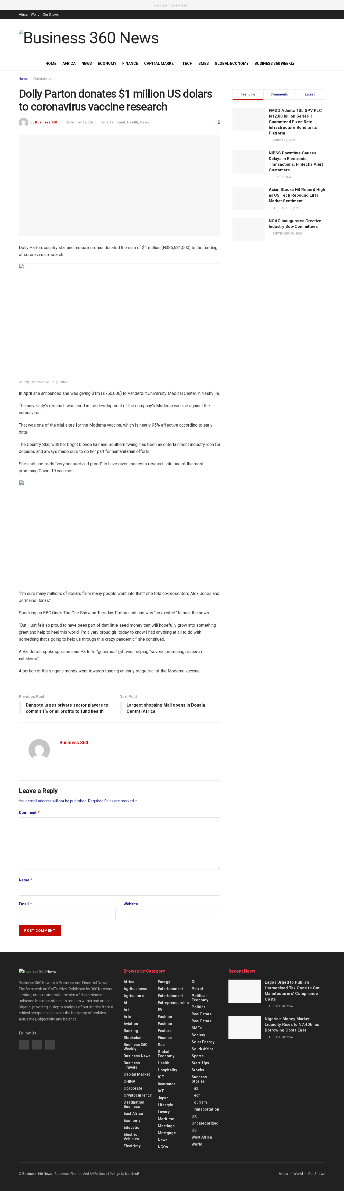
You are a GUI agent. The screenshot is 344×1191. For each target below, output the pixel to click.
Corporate (133, 1088)
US (194, 1130)
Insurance (166, 1084)
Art (126, 1010)
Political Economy (200, 998)
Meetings (166, 1126)
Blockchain (134, 1038)
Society (198, 1035)
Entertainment (44, 79)
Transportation (205, 1109)
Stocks (198, 1070)
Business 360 (46, 122)
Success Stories (199, 1079)
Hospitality (167, 1070)
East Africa (133, 1113)
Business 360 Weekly (275, 63)
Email (25, 903)
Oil (194, 982)
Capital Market (160, 63)
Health (132, 122)
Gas (161, 1045)
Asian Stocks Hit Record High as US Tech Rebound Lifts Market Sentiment (297, 195)
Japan (163, 1098)
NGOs (163, 1147)
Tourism (199, 1102)
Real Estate (202, 1014)
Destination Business (134, 1104)
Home (50, 63)
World (35, 14)
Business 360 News (37, 1174)
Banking (131, 1031)
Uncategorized (205, 1123)
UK (194, 1116)
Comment (29, 812)
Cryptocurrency (138, 1095)
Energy (164, 982)
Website (131, 904)
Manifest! (132, 1174)
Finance (130, 63)
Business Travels (132, 1065)
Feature (164, 1031)
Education (133, 1127)
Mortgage (167, 1133)
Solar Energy (203, 1042)
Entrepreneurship (173, 1003)
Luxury (164, 1112)
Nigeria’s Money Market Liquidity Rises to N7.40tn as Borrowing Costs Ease (292, 1024)
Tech (187, 63)
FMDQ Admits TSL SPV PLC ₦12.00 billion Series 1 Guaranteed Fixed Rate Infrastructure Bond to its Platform (295, 122)
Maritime (166, 1119)
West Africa (202, 1137)
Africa (23, 14)
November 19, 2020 (80, 122)
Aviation (131, 1024)
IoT (161, 1091)
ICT (161, 1077)
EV (160, 1010)
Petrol (197, 989)
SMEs (203, 63)
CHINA (129, 1081)
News (86, 63)
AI (125, 1003)
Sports (198, 1056)
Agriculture (134, 996)
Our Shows (51, 14)
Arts (127, 1017)
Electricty (132, 1146)
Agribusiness (135, 989)
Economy (107, 63)
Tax (195, 1088)
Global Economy (232, 63)
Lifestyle (165, 1105)
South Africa (203, 1049)
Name (26, 879)
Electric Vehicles (131, 1136)
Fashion (165, 1017)
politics (199, 1007)
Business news (137, 1056)
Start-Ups (200, 1063)
